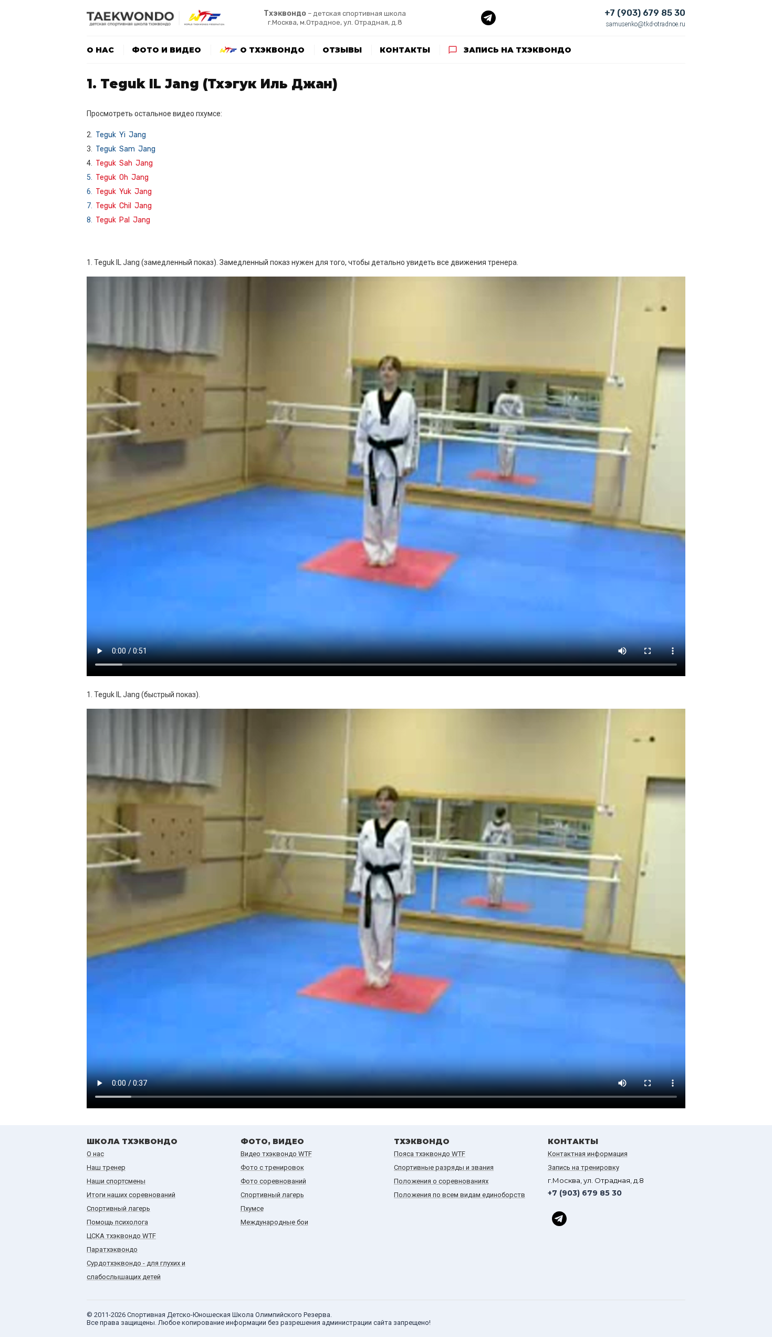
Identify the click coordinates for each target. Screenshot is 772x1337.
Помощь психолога (117, 1222)
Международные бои (274, 1222)
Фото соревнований (273, 1181)
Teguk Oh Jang (122, 177)
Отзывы (342, 50)
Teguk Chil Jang (124, 205)
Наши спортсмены (116, 1181)
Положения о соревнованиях (441, 1181)
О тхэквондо (272, 50)
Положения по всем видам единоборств (459, 1195)
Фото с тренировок (272, 1167)
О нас (100, 50)
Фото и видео (166, 50)
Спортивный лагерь (118, 1208)
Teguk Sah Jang (124, 163)
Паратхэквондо (112, 1249)
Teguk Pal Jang (123, 220)
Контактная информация (588, 1154)
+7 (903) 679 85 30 (644, 13)
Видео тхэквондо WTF (276, 1154)
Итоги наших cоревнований (131, 1195)
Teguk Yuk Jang (124, 191)
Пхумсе (252, 1208)
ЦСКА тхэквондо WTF (121, 1236)
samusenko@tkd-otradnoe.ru (645, 24)
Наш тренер (106, 1167)
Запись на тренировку (583, 1167)
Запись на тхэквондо (517, 50)
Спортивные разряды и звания (444, 1167)
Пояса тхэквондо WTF (429, 1154)
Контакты (405, 50)
